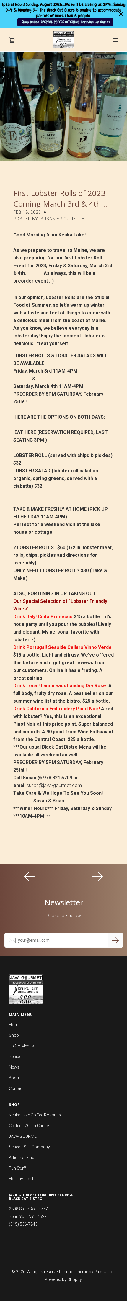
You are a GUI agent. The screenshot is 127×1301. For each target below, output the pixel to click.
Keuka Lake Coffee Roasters (35, 1115)
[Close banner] (121, 14)
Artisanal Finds (23, 1157)
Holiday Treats (22, 1178)
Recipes (16, 1056)
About (14, 1077)
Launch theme (75, 1271)
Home (14, 1024)
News (14, 1067)
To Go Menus (21, 1046)
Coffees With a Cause (29, 1125)
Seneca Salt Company (29, 1147)
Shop (14, 1035)
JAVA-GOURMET (24, 1136)
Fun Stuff (17, 1168)
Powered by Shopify (63, 1279)
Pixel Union (104, 1271)
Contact (16, 1088)
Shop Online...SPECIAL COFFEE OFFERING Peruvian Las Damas (66, 22)
